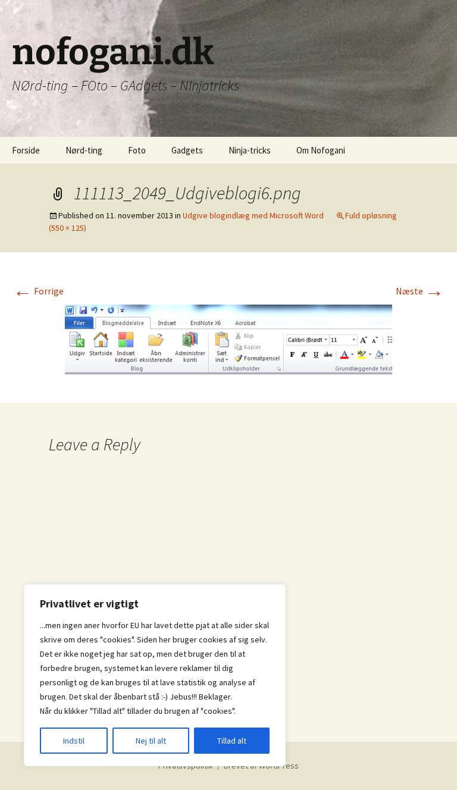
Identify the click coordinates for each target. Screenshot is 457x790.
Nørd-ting (83, 150)
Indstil (73, 740)
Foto (137, 150)
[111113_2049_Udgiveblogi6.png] (228, 340)
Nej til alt (151, 740)
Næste (420, 291)
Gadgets (187, 150)
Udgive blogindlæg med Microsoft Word (253, 215)
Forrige (38, 291)
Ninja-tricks (249, 150)
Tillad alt (231, 740)
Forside (26, 150)
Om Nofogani (320, 150)
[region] (155, 675)
